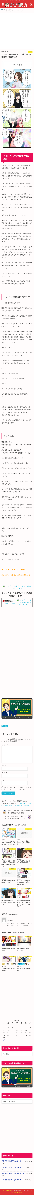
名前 (4, 765)
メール (4, 773)
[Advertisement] (17, 30)
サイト (3, 780)
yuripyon (10, 920)
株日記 (5, 726)
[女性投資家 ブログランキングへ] (7, 601)
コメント (5, 745)
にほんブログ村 (17, 588)
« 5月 (3, 1040)
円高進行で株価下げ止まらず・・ (13, 1161)
